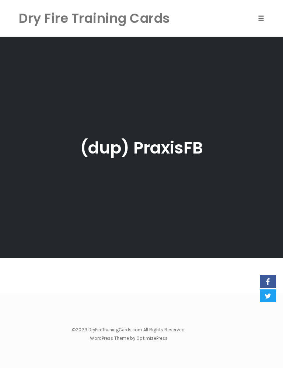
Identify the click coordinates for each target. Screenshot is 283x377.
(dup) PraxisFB (141, 147)
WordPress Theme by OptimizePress (129, 338)
